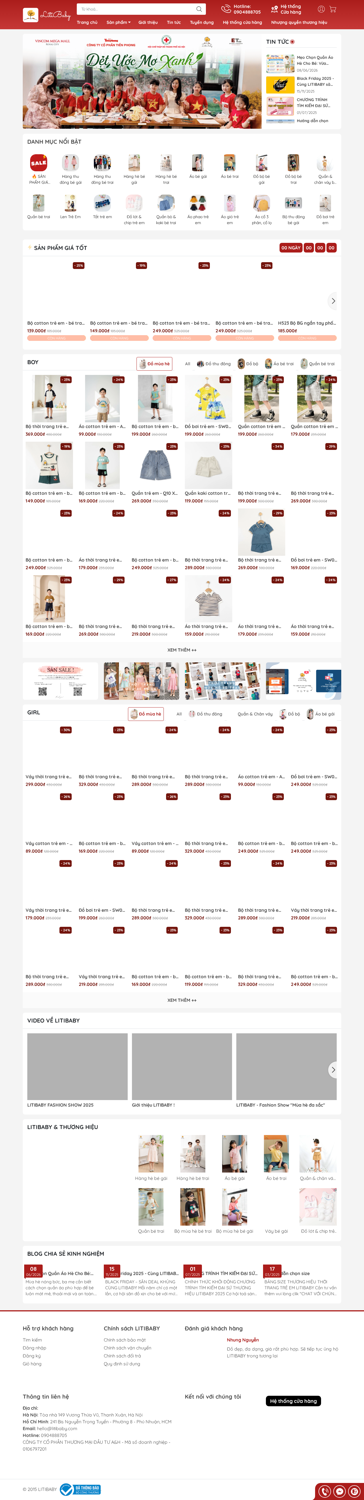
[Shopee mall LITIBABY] (77, 1184)
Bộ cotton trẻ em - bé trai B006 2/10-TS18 (102, 493)
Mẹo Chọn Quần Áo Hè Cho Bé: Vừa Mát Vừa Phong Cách (315, 60)
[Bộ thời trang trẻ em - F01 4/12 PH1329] (262, 882)
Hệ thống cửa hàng (242, 22)
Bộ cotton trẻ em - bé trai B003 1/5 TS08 (119, 323)
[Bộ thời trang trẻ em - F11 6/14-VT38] (49, 398)
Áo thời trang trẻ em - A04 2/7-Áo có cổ (314, 626)
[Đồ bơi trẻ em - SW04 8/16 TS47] (314, 749)
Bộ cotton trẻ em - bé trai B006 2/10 (49, 626)
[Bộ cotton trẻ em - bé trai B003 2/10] (56, 290)
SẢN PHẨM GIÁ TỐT (59, 247)
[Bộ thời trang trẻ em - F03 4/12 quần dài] (262, 949)
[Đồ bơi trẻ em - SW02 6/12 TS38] (208, 398)
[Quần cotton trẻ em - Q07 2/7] (314, 398)
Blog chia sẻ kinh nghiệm (65, 1253)
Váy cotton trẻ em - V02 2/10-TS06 (49, 843)
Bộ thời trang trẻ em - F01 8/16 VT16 (208, 560)
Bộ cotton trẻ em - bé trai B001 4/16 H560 (245, 323)
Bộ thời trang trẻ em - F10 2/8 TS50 (262, 493)
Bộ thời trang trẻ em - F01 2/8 (155, 910)
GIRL (33, 712)
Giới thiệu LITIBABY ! (153, 1105)
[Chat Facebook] (339, 1491)
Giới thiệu (148, 22)
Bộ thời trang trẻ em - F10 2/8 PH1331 (155, 626)
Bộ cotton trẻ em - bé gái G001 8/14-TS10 (314, 976)
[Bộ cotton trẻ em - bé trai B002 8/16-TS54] (155, 398)
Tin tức (174, 22)
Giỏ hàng (32, 1408)
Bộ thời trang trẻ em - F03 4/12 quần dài (262, 976)
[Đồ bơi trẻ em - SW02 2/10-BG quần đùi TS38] (102, 882)
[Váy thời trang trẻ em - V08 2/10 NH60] (49, 882)
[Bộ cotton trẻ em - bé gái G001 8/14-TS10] (314, 949)
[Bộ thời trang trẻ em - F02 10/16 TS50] (314, 465)
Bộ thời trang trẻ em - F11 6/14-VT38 (49, 426)
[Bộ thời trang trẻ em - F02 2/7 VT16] (262, 532)
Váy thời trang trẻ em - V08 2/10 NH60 (49, 910)
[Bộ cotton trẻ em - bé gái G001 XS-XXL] (314, 815)
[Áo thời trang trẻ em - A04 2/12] (208, 599)
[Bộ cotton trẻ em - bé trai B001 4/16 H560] (245, 290)
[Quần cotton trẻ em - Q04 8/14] (262, 398)
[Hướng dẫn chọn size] (301, 1283)
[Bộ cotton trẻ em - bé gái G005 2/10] (102, 815)
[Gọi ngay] (324, 1491)
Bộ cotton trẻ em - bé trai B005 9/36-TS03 (208, 976)
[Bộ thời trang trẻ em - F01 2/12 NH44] (49, 949)
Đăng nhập (34, 1392)
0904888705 (54, 1485)
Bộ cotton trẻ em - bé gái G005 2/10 (102, 843)
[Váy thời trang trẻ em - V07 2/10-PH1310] (314, 882)
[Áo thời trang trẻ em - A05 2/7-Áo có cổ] (262, 599)
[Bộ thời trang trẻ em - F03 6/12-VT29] (102, 749)
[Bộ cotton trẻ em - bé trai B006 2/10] (49, 599)
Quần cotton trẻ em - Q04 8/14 (262, 426)
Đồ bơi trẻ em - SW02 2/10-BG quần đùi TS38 (102, 910)
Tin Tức (277, 41)
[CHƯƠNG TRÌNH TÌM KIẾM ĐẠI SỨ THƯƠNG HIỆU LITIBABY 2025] (280, 106)
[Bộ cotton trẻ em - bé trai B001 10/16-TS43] (155, 532)
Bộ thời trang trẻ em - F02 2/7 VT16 (262, 560)
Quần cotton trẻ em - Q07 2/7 (314, 426)
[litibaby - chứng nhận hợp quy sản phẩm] (303, 681)
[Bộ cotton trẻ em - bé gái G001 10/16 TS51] (262, 815)
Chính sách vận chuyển (127, 1392)
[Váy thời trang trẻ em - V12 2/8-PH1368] (49, 749)
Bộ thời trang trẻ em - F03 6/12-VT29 (102, 776)
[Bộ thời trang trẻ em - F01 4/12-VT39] (208, 749)
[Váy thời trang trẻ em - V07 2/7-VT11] (102, 949)
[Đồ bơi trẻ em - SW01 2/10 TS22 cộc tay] (314, 532)
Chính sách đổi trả (122, 1400)
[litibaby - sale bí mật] (60, 681)
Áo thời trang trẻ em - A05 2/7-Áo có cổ (262, 626)
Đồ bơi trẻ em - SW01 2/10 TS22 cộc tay (314, 560)
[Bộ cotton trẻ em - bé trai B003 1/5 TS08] (119, 290)
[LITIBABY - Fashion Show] (286, 1066)
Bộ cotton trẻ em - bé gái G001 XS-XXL (314, 843)
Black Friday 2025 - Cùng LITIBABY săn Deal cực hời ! (315, 81)
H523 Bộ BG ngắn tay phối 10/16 (307, 323)
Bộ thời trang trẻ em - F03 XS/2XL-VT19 (208, 910)
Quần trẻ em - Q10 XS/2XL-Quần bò (155, 493)
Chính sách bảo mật (125, 1385)
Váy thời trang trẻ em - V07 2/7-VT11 (102, 976)
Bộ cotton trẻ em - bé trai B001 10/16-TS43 (155, 560)
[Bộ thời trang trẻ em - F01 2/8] (155, 882)
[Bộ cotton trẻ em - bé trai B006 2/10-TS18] (102, 465)
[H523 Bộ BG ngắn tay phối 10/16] (307, 290)
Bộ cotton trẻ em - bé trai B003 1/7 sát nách (49, 493)
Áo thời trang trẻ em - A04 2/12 (208, 626)
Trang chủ (87, 22)
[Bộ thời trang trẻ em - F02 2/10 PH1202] (102, 599)
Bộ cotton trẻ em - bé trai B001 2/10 (182, 323)
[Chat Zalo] (354, 1491)
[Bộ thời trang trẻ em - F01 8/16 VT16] (208, 532)
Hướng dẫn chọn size (287, 1309)
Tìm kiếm (32, 1385)
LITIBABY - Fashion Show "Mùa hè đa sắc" (280, 1105)
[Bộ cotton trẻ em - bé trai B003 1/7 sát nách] (49, 465)
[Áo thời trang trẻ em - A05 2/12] (102, 532)
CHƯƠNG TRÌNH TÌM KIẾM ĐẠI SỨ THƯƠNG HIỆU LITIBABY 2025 (312, 103)
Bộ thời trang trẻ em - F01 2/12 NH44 (49, 976)
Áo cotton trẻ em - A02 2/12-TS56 (102, 426)
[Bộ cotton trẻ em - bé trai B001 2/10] (182, 290)
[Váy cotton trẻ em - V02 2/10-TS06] (49, 815)
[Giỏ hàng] (334, 9)
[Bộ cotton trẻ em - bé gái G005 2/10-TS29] (155, 949)
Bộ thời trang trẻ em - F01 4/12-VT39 (208, 776)
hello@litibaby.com (57, 1478)
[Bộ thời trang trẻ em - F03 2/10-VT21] (208, 815)
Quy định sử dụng (122, 1408)
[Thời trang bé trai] (222, 681)
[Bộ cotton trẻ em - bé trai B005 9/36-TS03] (208, 949)
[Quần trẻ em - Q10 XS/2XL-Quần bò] (155, 465)
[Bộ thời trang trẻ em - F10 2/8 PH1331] (155, 599)
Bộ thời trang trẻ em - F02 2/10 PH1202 (102, 626)
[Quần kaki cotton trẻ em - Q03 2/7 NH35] (208, 465)
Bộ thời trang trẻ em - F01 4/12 (155, 776)
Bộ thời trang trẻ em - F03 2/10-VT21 (208, 843)
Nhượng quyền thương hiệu (299, 22)
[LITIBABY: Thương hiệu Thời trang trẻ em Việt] (47, 15)
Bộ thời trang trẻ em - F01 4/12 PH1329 (262, 910)
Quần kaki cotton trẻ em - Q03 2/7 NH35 (208, 493)
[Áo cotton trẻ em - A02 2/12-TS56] (102, 398)
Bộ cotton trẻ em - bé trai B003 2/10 (56, 323)
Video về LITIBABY (53, 1020)
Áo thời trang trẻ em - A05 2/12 (102, 560)
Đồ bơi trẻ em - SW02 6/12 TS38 (208, 426)
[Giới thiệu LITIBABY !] (182, 1066)
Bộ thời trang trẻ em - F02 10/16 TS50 (314, 493)
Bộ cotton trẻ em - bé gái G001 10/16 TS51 (262, 843)
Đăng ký (32, 1400)
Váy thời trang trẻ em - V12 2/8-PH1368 (49, 776)
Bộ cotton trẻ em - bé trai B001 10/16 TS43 (49, 560)
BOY (32, 362)
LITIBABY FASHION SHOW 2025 (60, 1105)
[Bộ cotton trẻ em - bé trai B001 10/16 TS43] (49, 532)
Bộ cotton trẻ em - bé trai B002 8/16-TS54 (155, 426)
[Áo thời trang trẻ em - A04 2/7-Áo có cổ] (314, 599)
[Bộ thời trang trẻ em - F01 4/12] (155, 749)
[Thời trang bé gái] (141, 681)
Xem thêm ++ (182, 650)
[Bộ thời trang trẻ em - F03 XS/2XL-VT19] (208, 882)
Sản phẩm (117, 22)
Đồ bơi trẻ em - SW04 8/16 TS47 (314, 776)
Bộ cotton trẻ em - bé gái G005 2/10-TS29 (155, 976)
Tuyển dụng (202, 22)
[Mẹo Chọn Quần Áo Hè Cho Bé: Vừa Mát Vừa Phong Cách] (280, 64)
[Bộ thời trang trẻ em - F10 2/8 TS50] (262, 465)
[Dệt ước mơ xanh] (142, 81)
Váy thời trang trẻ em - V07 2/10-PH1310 (314, 910)
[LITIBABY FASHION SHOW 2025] (77, 1066)
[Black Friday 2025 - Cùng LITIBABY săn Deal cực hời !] (280, 85)
